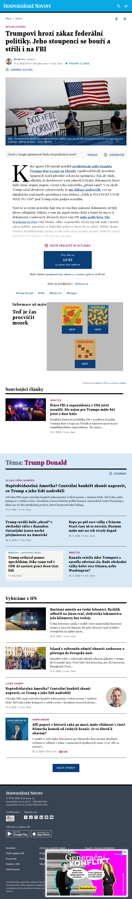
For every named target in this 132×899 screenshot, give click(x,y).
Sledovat (92, 154)
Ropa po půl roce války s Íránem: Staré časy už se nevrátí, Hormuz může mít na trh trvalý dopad (95, 526)
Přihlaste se (81, 283)
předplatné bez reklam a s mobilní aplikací (70, 274)
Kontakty (10, 848)
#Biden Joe (55, 293)
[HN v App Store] (41, 833)
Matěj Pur (19, 59)
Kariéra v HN (12, 864)
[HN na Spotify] (46, 817)
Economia (11, 859)
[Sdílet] (116, 18)
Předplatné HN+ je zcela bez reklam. (109, 383)
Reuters (48, 142)
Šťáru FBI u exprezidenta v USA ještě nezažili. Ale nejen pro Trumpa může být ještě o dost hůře (82, 410)
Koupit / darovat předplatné (100, 848)
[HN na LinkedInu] (41, 817)
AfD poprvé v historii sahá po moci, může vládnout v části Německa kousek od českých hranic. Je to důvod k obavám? (78, 729)
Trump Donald (45, 463)
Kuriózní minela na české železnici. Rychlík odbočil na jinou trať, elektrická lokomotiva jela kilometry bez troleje (86, 614)
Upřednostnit (116, 154)
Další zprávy (66, 767)
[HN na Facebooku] (31, 817)
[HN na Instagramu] (36, 817)
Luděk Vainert (15, 683)
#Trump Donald (24, 293)
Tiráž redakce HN (15, 853)
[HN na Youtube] (51, 817)
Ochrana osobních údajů (52, 848)
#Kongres (72, 293)
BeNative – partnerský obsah (24, 552)
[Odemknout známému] (124, 18)
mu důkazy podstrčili (84, 189)
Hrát (72, 329)
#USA (41, 293)
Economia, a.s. (27, 798)
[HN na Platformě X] (26, 817)
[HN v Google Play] (17, 833)
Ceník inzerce (13, 869)
